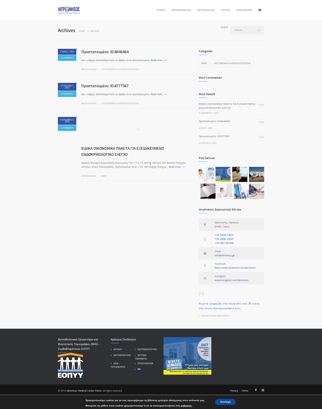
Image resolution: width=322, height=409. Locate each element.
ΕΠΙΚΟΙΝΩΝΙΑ (244, 10)
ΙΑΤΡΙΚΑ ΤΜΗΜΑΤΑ (141, 356)
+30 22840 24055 (224, 234)
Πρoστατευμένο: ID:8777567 (105, 85)
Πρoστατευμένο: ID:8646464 (105, 51)
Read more (157, 60)
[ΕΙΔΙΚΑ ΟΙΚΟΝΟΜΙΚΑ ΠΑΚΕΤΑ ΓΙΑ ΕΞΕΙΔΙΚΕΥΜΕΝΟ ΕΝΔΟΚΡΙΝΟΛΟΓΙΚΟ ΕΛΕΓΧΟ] (137, 129)
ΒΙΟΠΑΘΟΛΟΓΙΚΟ (181, 10)
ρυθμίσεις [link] (186, 405)
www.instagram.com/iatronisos (232, 280)
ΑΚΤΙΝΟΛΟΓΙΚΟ (206, 10)
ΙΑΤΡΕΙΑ (225, 10)
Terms (244, 390)
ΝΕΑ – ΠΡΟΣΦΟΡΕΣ (118, 365)
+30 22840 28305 (224, 238)
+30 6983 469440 (224, 242)
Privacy (234, 390)
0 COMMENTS (67, 57)
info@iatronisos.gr (224, 255)
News (103, 176)
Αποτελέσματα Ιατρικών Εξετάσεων (120, 69)
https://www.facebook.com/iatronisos (235, 267)
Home (82, 31)
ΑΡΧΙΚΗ (161, 10)
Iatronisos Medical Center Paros (84, 390)
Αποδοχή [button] (225, 401)
